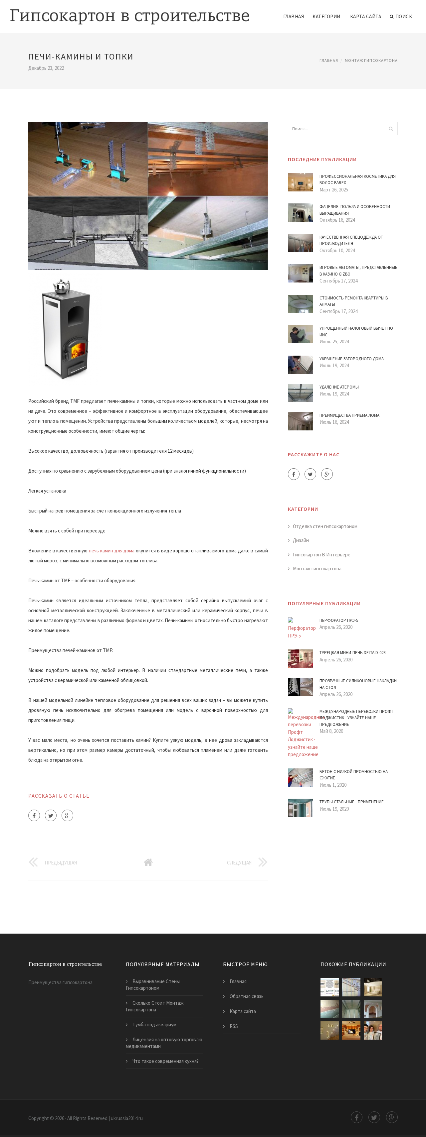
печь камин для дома (111, 550)
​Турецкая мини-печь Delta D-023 (352, 652)
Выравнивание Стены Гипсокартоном (153, 984)
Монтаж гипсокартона (371, 60)
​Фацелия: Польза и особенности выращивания (355, 210)
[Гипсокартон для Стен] (329, 1030)
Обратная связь (247, 996)
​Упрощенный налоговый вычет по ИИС (356, 331)
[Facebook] (34, 815)
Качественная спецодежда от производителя (351, 240)
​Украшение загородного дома (352, 359)
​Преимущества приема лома (349, 415)
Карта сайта (365, 16)
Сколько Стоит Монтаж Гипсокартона (155, 1006)
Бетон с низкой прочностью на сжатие (354, 775)
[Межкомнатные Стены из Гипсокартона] (373, 1009)
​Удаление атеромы (339, 387)
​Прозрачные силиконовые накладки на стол (358, 684)
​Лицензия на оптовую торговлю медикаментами (164, 1042)
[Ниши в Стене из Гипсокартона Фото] (351, 1030)
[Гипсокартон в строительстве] (129, 12)
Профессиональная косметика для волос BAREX (358, 179)
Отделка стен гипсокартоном (325, 526)
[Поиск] (390, 128)
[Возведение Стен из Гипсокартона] (351, 987)
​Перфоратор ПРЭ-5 (339, 620)
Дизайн (301, 540)
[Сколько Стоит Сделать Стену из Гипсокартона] (373, 1030)
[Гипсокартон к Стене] (351, 1009)
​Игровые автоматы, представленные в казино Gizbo (358, 271)
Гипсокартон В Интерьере (321, 554)
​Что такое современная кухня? (165, 1061)
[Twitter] (51, 815)
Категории (326, 16)
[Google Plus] (67, 815)
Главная (293, 16)
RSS (234, 1026)
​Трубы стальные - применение (352, 802)
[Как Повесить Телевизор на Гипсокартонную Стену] (329, 987)
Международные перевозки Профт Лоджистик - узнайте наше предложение (356, 718)
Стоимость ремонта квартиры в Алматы (354, 301)
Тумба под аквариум (154, 1024)
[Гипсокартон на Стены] (329, 1009)
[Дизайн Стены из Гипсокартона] (373, 987)
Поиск (403, 16)
